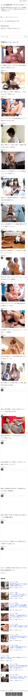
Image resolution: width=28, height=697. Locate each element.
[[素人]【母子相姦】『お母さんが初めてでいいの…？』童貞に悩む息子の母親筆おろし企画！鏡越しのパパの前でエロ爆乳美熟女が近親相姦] (13, 398)
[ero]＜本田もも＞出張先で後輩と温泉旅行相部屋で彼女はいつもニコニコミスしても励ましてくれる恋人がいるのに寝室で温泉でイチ (18, 666)
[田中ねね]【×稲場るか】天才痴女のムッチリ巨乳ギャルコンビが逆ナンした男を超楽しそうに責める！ (18, 627)
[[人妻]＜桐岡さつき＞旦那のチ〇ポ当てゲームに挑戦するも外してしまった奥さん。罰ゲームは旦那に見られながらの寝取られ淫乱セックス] (13, 451)
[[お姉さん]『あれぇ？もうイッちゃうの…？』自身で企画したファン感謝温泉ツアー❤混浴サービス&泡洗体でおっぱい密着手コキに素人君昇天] (13, 266)
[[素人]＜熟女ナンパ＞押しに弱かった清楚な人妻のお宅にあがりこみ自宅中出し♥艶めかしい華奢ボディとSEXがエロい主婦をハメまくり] (13, 134)
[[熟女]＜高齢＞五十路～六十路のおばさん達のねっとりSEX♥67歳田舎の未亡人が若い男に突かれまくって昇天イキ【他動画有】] (13, 504)
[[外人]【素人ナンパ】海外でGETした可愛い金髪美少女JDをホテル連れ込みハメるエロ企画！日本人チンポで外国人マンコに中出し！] (13, 372)
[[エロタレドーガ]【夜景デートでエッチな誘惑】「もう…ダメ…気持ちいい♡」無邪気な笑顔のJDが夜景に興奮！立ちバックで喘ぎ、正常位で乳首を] (13, 160)
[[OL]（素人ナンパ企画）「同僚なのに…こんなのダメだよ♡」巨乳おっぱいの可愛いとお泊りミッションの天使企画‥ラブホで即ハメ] (13, 81)
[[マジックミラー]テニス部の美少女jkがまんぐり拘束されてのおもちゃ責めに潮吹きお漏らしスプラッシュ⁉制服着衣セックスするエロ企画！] (13, 107)
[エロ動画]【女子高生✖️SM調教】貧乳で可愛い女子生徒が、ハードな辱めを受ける (18, 647)
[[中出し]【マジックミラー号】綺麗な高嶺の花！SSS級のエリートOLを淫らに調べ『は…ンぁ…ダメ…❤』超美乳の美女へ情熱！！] (13, 292)
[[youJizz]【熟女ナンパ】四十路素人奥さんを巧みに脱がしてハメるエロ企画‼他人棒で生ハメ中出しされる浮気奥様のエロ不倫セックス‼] (13, 345)
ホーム (3, 17)
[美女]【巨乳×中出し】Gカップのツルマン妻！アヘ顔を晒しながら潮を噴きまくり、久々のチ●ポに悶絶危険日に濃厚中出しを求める (18, 584)
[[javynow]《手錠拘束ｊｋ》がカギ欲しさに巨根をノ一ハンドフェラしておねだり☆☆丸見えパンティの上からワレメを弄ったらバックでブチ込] (13, 239)
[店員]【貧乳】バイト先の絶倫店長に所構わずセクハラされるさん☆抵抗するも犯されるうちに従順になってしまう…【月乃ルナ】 (18, 616)
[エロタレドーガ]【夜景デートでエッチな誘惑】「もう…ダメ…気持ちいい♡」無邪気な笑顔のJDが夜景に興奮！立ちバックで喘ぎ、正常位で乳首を (18, 606)
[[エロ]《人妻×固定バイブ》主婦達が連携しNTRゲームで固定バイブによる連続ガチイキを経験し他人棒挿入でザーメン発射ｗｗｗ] (13, 213)
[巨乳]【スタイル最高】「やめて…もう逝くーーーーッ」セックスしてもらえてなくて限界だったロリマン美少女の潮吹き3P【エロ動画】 (18, 595)
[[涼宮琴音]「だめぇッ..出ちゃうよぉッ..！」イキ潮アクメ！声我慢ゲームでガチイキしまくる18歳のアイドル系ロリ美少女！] (13, 319)
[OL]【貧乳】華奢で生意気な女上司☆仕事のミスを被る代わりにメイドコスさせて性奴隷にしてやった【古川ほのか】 (18, 637)
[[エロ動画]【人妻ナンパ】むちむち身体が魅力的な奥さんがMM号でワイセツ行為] (13, 54)
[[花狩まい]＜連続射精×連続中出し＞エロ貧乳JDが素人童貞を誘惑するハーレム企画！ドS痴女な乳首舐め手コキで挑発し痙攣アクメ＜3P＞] (13, 186)
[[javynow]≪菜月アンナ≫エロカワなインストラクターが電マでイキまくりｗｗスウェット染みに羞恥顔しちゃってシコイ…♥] (13, 424)
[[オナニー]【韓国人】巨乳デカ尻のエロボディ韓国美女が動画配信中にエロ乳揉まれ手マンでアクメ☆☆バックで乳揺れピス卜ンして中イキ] (13, 557)
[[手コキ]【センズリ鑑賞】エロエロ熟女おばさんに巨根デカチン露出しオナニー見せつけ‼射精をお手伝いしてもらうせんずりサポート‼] (13, 530)
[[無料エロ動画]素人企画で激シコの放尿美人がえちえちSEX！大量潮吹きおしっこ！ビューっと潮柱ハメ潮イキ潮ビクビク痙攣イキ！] (13, 477)
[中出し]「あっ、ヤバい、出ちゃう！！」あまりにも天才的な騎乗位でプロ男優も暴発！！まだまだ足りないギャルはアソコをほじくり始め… (18, 677)
